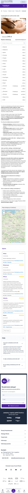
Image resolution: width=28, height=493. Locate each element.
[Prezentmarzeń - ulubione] (23, 6)
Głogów (4, 58)
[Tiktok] (21, 470)
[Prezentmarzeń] (6, 6)
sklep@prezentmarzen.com (18, 458)
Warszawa (5, 91)
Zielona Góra (5, 97)
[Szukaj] (24, 43)
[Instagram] (11, 470)
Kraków (4, 66)
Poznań (4, 74)
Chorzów (5, 55)
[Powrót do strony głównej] (1, 10)
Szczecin (5, 85)
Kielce (4, 63)
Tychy (4, 88)
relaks (16, 200)
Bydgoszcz (5, 49)
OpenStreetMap (17, 242)
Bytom (4, 52)
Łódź (4, 99)
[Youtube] (16, 470)
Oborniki (5, 71)
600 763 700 (5, 458)
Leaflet (13, 242)
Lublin (4, 69)
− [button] (3, 213)
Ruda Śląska (5, 77)
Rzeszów (5, 80)
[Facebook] (6, 470)
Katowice (5, 60)
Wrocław (5, 94)
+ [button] (3, 211)
